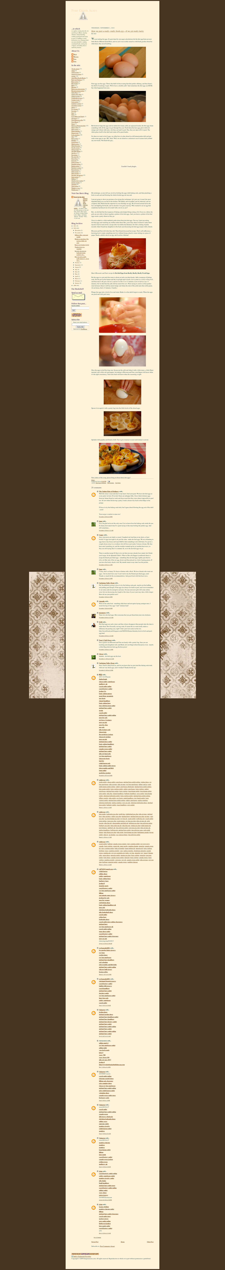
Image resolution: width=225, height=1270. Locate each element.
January (77, 283)
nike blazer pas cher (110, 832)
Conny (101, 535)
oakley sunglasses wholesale (125, 787)
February (77, 281)
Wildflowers (74, 190)
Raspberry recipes (76, 168)
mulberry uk (111, 828)
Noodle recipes (75, 147)
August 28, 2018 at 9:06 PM (105, 1200)
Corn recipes (74, 102)
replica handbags (104, 830)
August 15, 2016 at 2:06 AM (105, 943)
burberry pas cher (104, 825)
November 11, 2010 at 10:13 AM (106, 659)
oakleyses (102, 780)
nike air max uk (141, 821)
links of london (119, 848)
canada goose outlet (117, 857)
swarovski (116, 846)
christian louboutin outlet (111, 796)
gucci (106, 851)
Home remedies (75, 131)
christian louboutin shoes (139, 803)
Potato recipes (75, 162)
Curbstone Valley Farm (106, 583)
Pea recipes (74, 155)
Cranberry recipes (76, 103)
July (76, 269)
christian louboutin (105, 803)
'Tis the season (75, 69)
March (77, 278)
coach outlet (132, 819)
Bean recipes (74, 82)
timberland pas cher (132, 814)
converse (118, 860)
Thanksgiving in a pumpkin (80, 248)
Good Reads (74, 122)
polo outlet (102, 793)
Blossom (76, 57)
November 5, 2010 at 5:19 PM (105, 597)
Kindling (73, 140)
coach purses (121, 821)
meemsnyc (102, 613)
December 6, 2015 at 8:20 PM (105, 775)
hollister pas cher (134, 823)
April (76, 276)
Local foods (74, 142)
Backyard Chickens (76, 80)
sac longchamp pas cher (112, 819)
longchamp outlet (133, 791)
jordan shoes (145, 782)
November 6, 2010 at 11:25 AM (106, 636)
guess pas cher (111, 821)
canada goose (143, 857)
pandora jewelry (114, 851)
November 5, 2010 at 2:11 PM (105, 565)
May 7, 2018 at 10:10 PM (105, 1067)
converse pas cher (134, 828)
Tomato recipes (75, 182)
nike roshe (120, 832)
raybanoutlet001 (104, 948)
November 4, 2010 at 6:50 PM (105, 517)
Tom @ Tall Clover (105, 640)
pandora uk (107, 853)
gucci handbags (122, 805)
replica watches (143, 800)
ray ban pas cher (131, 821)
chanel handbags (118, 793)
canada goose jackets (119, 844)
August (77, 267)
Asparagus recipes (76, 74)
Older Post (150, 1242)
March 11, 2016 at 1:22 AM (105, 864)
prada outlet (103, 782)
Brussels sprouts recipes (77, 91)
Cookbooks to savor (76, 98)
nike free (109, 793)
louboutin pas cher (112, 814)
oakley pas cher (116, 816)
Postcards (74, 160)
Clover (101, 654)
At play (73, 76)
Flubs (72, 114)
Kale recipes (74, 138)
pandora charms (133, 846)
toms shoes (106, 857)
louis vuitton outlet (117, 789)
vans (121, 851)
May (76, 274)
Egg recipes (74, 109)
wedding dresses (132, 862)
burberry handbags (130, 793)
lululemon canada (143, 832)
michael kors (126, 816)
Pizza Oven (74, 158)
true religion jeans (137, 830)
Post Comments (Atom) (107, 1246)
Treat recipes (74, 186)
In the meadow (75, 135)
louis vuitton (140, 789)
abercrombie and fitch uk (120, 823)
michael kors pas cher (137, 816)
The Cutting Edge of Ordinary (109, 491)
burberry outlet (111, 805)
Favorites (73, 111)
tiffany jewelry (103, 798)
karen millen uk (130, 848)
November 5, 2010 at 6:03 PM (105, 608)
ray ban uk (123, 819)
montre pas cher (125, 855)
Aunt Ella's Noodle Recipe (78, 78)
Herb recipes (74, 129)
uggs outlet (140, 793)
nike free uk (108, 823)
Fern (75, 59)
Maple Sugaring (75, 146)
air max (147, 816)
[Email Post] (108, 481)
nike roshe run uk (116, 825)
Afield (73, 70)
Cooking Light (75, 100)
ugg (142, 853)
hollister (101, 851)
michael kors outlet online (132, 782)
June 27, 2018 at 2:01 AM (105, 1133)
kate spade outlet (104, 789)
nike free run (126, 825)
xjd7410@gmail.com (106, 869)
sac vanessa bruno (122, 835)
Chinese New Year (76, 94)
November (78, 233)
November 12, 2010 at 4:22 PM (106, 670)
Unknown (102, 1010)
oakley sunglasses (129, 789)
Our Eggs (74, 153)
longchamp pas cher (130, 832)
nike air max (113, 784)
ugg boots (119, 798)
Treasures (74, 184)
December (78, 230)
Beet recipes (74, 83)
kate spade (102, 814)
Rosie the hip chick (79, 197)
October (77, 262)
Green (73, 124)
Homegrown (74, 133)
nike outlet (112, 798)
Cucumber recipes (76, 105)
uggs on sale (126, 803)
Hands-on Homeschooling (78, 125)
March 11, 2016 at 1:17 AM (105, 837)
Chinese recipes (75, 96)
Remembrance (75, 170)
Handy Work (75, 127)
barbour (110, 844)
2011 (75, 226)
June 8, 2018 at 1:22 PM (104, 1100)
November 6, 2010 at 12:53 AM (106, 617)
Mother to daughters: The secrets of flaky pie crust (82, 240)
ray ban (131, 853)
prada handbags (128, 798)
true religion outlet (146, 823)
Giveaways (74, 118)
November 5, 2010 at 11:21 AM (106, 530)
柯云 (100, 674)
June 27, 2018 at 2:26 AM (105, 1167)
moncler (141, 846)
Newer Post (94, 1242)
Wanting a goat (75, 188)
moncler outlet (115, 855)
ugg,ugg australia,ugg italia (120, 853)
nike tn (105, 835)
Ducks (73, 107)
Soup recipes (74, 177)
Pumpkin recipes (76, 164)
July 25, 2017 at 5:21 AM (105, 1036)
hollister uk (114, 830)
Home (123, 1242)
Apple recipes (75, 72)
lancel (146, 853)
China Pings (74, 92)
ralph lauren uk (146, 825)
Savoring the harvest (77, 175)
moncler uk (139, 848)
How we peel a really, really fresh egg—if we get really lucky (117, 31)
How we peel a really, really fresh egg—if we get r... (82, 258)
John (100, 1171)
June (75, 61)
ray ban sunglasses (132, 784)
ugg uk (124, 860)
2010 (75, 228)
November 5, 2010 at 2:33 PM (105, 578)
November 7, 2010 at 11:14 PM (106, 649)
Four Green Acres (84, 10)
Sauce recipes (75, 173)
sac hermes (112, 835)
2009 (75, 285)
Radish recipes (75, 166)
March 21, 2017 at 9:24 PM (105, 974)
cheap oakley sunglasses (115, 782)
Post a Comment (97, 1237)
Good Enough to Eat (77, 120)
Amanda (102, 601)
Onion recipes (75, 149)
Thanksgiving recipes (77, 181)
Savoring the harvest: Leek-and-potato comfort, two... (80, 252)
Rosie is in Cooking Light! (82, 245)
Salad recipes (75, 171)
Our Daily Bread (75, 151)
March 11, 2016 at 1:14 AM (105, 807)
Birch (75, 54)
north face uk (140, 819)
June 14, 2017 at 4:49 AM (105, 1005)
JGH (100, 622)
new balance (103, 828)
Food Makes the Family (77, 116)
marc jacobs (124, 846)
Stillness (73, 179)
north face (122, 814)
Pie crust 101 (75, 157)
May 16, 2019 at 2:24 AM (105, 1233)
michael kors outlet (112, 791)
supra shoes (106, 855)
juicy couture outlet (133, 844)
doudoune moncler (140, 851)
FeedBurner (84, 329)
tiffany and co (143, 784)
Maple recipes (75, 144)
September (78, 265)
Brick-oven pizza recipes (78, 89)
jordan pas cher (135, 825)
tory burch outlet (139, 798)
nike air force (106, 816)
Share (93, 480)
